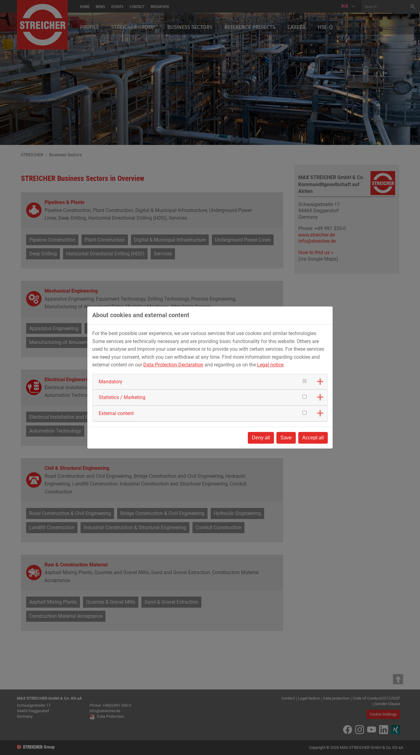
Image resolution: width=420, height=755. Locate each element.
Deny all (261, 437)
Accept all (313, 437)
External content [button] (116, 413)
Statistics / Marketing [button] (122, 397)
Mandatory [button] (110, 382)
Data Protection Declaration (173, 365)
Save (286, 437)
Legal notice (270, 365)
